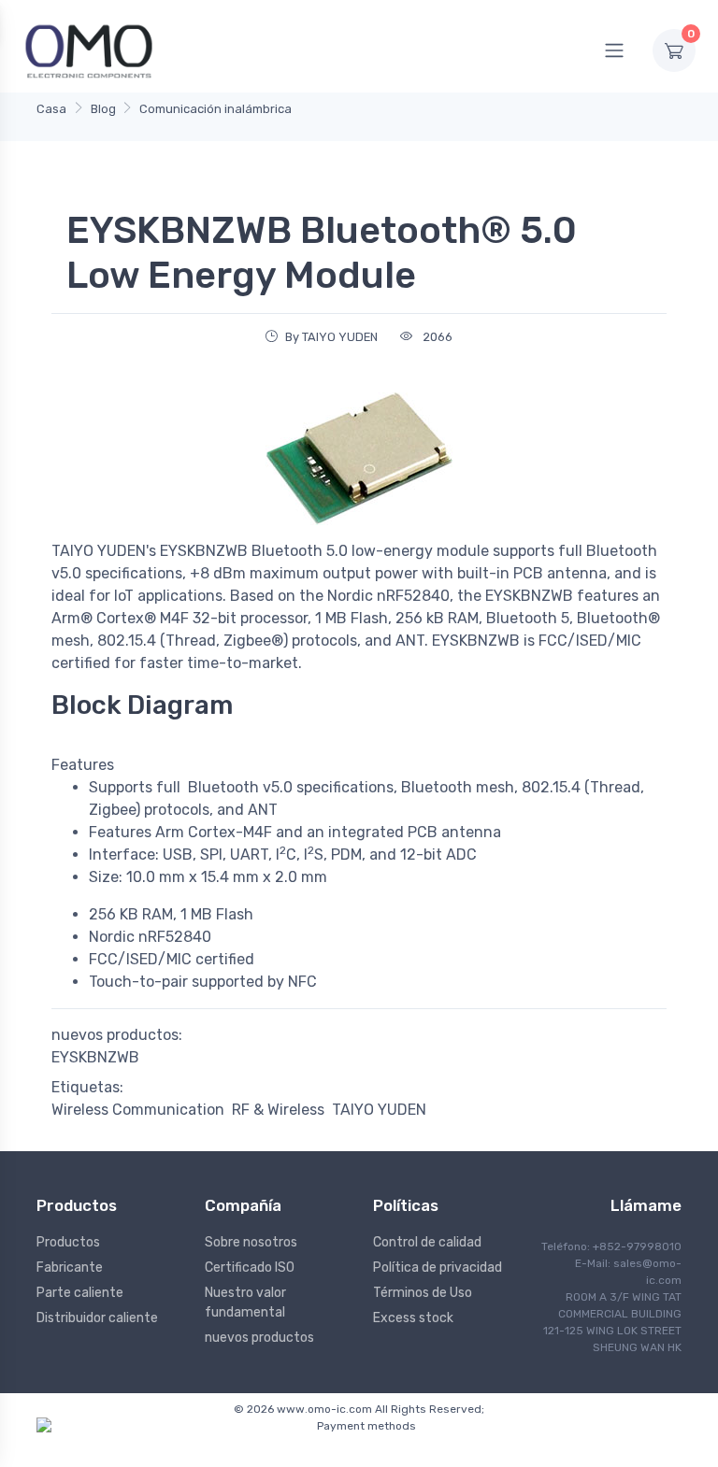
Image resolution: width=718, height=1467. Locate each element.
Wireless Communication (137, 1109)
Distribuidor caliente (97, 1318)
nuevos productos (259, 1338)
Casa (51, 109)
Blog (103, 109)
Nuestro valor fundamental (245, 1302)
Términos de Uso (422, 1293)
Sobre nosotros (251, 1242)
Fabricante (69, 1267)
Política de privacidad (437, 1267)
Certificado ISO (249, 1267)
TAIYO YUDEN (379, 1109)
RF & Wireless (278, 1109)
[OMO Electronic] (88, 50)
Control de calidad (427, 1242)
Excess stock (413, 1318)
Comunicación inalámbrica (215, 109)
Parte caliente (79, 1293)
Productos (68, 1242)
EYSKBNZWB (95, 1057)
